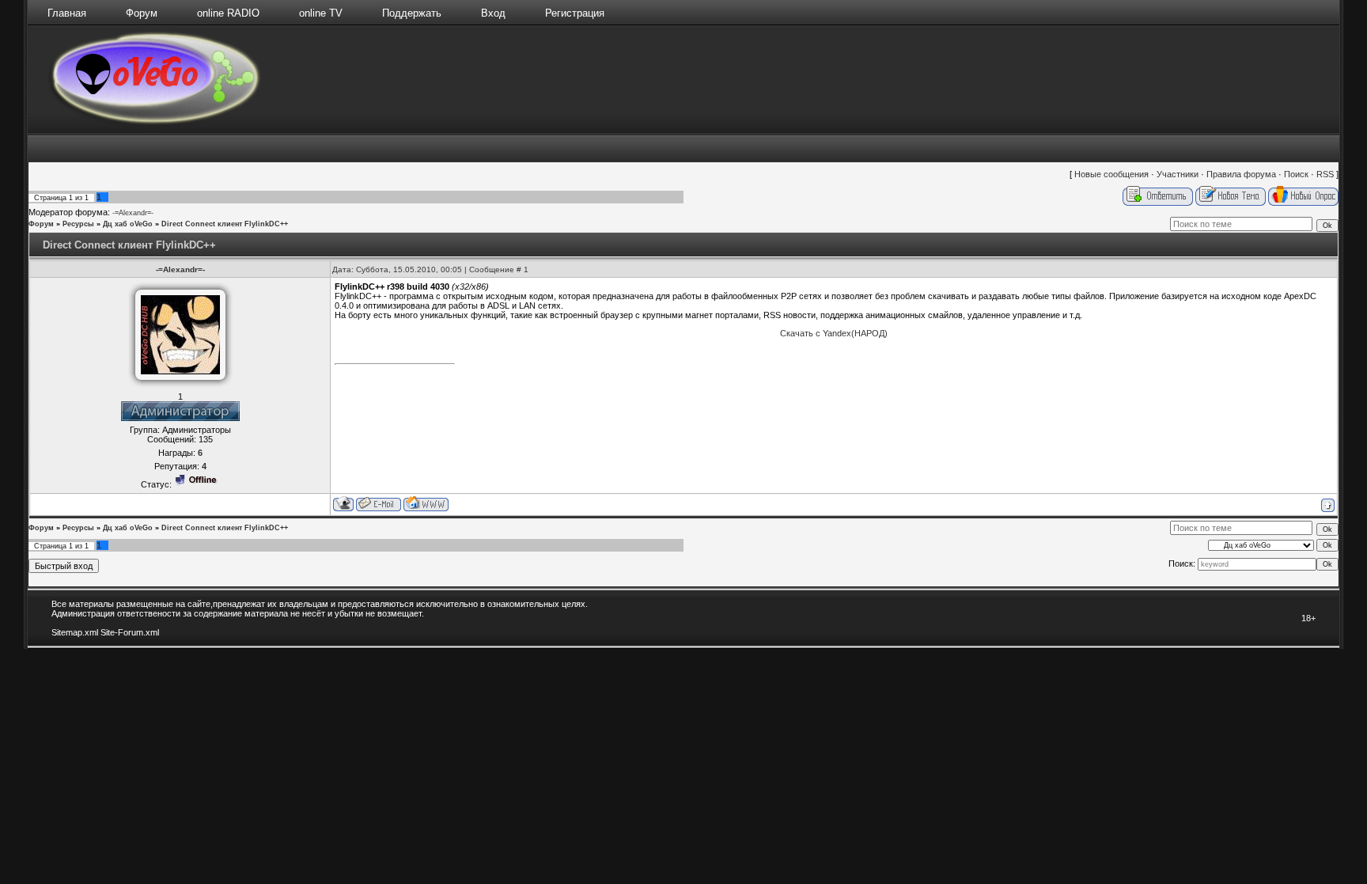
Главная (66, 13)
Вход (493, 13)
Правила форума (1241, 174)
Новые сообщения (1111, 174)
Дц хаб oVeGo (128, 224)
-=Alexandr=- (132, 213)
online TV (321, 13)
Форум (141, 13)
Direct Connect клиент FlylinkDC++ (224, 224)
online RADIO (228, 13)
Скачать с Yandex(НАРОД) (834, 333)
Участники (1177, 174)
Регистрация (574, 13)
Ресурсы (78, 224)
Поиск (1296, 174)
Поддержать (411, 13)
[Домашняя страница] (426, 503)
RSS (1325, 174)
